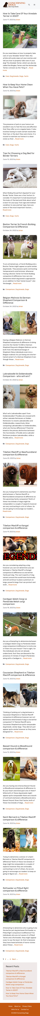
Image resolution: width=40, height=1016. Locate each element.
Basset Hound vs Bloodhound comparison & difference (17, 747)
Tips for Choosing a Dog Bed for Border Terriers (18, 154)
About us (17, 1006)
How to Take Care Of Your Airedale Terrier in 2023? (20, 14)
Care (7, 76)
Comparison (10, 289)
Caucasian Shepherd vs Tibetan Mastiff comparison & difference (19, 673)
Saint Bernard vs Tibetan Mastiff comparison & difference (19, 818)
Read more (19, 139)
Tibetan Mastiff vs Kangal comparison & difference (16, 526)
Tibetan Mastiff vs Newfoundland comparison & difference (20, 453)
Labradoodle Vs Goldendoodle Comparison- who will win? (17, 375)
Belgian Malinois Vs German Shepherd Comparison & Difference (16, 300)
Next (15, 959)
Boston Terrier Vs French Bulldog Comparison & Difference (19, 225)
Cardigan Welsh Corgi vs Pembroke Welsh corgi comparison (15, 601)
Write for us (15, 1009)
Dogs (21, 76)
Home (10, 1006)
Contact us (25, 1009)
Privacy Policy (27, 1006)
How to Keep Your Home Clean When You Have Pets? (18, 85)
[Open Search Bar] (29, 5)
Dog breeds (14, 76)
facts (26, 76)
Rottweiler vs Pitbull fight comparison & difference (16, 889)
